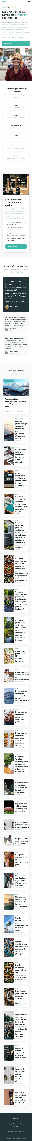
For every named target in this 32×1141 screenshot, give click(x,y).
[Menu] (28, 1)
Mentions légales (12, 1131)
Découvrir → (8, 43)
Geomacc (16, 1118)
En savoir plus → (12, 246)
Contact (21, 1131)
